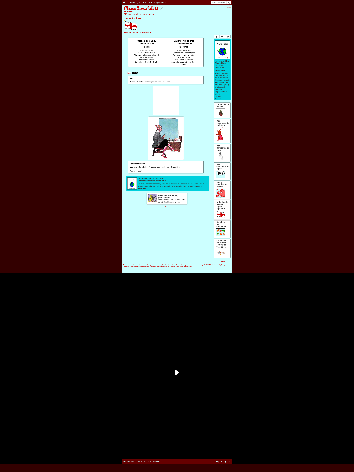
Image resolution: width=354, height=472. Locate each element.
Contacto (139, 461)
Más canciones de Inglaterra (137, 32)
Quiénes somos (128, 461)
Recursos (155, 461)
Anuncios (147, 461)
